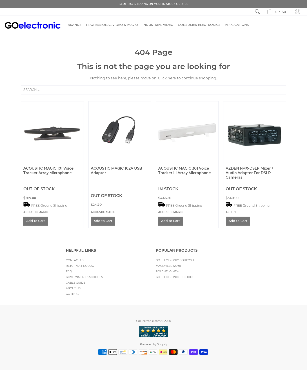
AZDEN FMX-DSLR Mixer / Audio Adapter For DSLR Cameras (249, 172)
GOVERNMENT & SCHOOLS (84, 277)
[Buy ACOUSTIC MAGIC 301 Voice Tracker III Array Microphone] (187, 133)
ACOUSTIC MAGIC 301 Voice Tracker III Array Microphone (184, 170)
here (172, 78)
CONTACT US (75, 260)
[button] (276, 12)
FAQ (69, 271)
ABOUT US (73, 288)
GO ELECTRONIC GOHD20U (175, 260)
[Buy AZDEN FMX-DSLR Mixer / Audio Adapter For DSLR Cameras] (255, 133)
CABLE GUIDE (75, 282)
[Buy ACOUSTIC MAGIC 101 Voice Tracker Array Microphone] (52, 133)
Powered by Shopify (153, 344)
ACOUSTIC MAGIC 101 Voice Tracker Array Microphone (48, 170)
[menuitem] (257, 12)
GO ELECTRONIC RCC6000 (174, 277)
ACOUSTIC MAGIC (35, 212)
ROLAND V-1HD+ (167, 271)
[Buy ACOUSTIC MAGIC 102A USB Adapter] (120, 133)
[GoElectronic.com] (32, 25)
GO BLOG (72, 294)
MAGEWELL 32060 (168, 265)
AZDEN (231, 212)
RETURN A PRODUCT (81, 265)
